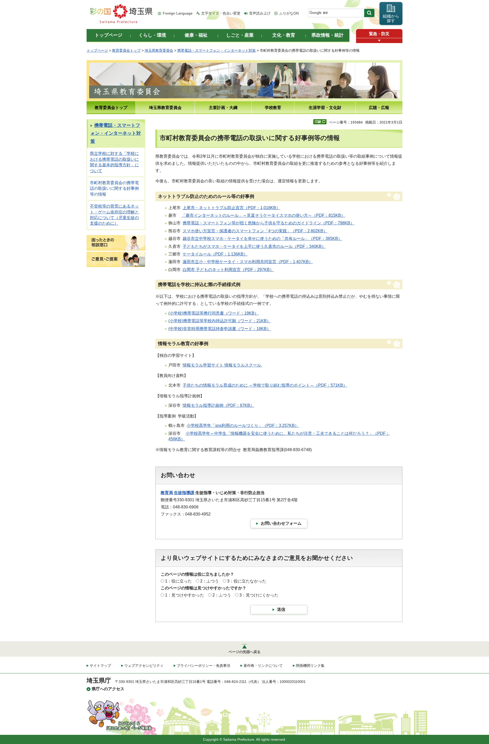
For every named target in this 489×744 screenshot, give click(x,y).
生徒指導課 (184, 493)
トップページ (97, 50)
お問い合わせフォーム (281, 523)
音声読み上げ (259, 13)
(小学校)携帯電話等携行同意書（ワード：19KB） (213, 313)
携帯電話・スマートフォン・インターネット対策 (216, 50)
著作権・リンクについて (263, 666)
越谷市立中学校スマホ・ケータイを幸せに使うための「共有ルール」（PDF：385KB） (262, 238)
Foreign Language (178, 13)
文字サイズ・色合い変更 (220, 13)
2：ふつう (209, 581)
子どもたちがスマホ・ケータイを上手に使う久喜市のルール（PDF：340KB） (254, 246)
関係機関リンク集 (310, 666)
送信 (281, 609)
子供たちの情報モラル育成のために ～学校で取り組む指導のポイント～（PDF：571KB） (265, 385)
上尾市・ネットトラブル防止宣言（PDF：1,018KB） (231, 208)
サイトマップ (100, 666)
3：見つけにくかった (258, 595)
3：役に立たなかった (246, 581)
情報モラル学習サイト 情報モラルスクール (222, 365)
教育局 (167, 493)
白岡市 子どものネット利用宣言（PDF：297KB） (228, 269)
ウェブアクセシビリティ (144, 666)
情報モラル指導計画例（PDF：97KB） (218, 405)
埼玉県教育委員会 (159, 50)
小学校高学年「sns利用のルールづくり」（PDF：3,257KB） (243, 425)
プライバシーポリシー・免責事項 (203, 666)
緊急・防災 (379, 34)
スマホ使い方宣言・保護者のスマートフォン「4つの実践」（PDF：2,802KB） (255, 231)
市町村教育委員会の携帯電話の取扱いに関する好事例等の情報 (114, 188)
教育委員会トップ (126, 50)
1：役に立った (178, 581)
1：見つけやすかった (184, 595)
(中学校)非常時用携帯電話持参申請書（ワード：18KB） (219, 329)
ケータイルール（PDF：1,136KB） (215, 254)
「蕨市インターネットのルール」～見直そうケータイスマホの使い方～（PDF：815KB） (263, 215)
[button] (379, 40)
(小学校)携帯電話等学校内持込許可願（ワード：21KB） (219, 321)
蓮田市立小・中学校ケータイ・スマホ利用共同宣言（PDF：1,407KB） (248, 262)
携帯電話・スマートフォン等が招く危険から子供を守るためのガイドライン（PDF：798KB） (268, 223)
